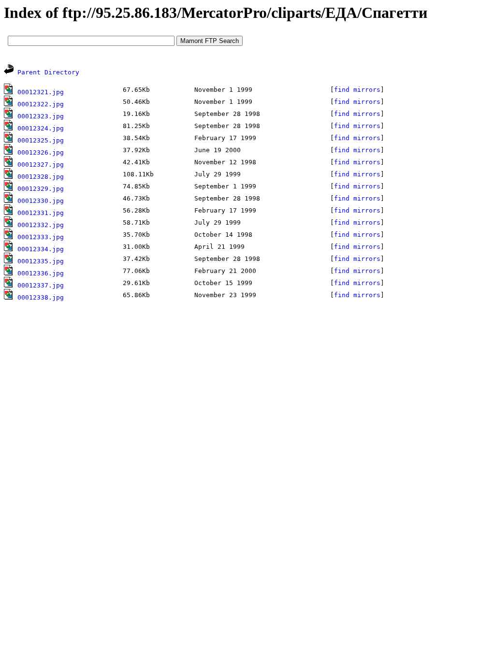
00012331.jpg (40, 212)
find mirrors (357, 89)
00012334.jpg (40, 249)
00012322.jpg (40, 104)
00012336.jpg (40, 273)
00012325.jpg (40, 140)
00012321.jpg (40, 92)
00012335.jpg (40, 261)
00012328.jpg (40, 176)
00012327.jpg (40, 164)
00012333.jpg (40, 237)
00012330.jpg (40, 200)
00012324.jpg (40, 128)
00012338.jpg (40, 297)
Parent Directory (48, 72)
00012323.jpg (40, 116)
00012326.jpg (40, 152)
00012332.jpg (40, 225)
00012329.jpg (40, 188)
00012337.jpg (40, 285)
